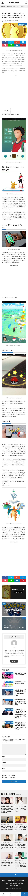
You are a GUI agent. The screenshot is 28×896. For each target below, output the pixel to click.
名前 (3, 756)
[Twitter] (11, 42)
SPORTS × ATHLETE (18, 883)
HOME (3, 6)
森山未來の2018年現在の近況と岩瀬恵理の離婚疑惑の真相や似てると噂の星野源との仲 (21, 846)
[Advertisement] (14, 92)
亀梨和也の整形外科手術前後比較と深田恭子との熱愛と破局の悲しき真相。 (20, 692)
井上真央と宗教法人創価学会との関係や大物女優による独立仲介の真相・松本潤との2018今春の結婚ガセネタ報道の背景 (7, 809)
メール (4, 762)
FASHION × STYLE (21, 880)
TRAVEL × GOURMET (14, 885)
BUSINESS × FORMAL (19, 882)
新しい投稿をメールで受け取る (8, 777)
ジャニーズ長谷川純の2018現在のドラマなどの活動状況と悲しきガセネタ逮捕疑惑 (21, 828)
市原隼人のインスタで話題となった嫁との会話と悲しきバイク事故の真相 (7, 864)
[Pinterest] (23, 45)
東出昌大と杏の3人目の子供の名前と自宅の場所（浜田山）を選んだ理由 (20, 702)
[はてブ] (23, 42)
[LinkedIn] (17, 45)
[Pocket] (5, 45)
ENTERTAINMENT (11, 6)
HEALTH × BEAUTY (8, 882)
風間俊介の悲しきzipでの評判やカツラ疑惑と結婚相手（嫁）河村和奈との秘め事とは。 (7, 846)
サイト (3, 768)
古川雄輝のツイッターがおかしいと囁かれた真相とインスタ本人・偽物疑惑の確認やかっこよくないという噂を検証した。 (20, 713)
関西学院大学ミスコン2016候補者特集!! (20, 682)
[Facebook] (5, 42)
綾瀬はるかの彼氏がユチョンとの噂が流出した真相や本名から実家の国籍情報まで (7, 828)
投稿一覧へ (13, 661)
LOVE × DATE (8, 883)
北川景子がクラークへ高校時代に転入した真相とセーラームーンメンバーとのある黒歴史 (20, 809)
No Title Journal (14, 2)
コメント (4, 743)
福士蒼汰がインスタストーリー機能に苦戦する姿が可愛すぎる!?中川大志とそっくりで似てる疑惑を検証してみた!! (20, 865)
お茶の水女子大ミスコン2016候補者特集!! (20, 673)
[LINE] (11, 45)
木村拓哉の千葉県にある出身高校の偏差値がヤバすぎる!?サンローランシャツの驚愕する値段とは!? (20, 726)
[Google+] (17, 42)
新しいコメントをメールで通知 (8, 775)
